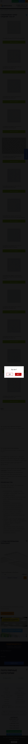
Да (10, 374)
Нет (18, 374)
